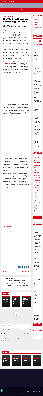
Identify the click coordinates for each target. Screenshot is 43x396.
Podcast (36, 306)
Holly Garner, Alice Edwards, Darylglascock (37, 128)
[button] (41, 9)
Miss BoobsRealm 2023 (37, 290)
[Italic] (3, 329)
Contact (23, 391)
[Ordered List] (8, 329)
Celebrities (36, 249)
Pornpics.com (37, 158)
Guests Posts (37, 252)
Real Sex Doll (37, 157)
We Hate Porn (37, 202)
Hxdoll (35, 170)
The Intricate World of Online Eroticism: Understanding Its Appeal (37, 103)
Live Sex (23, 393)
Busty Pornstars (37, 246)
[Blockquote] (11, 329)
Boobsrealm (6, 25)
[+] (17, 329)
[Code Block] (13, 329)
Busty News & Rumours (5, 358)
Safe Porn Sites (37, 204)
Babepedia (36, 195)
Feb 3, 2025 (37, 363)
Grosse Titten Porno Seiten (21, 35)
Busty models (37, 239)
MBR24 (35, 258)
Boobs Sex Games (29, 391)
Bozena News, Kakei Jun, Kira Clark (37, 122)
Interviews (36, 255)
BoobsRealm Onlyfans (26, 389)
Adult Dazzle (37, 175)
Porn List (36, 205)
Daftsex (36, 167)
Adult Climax (37, 177)
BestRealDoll (37, 162)
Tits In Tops (36, 210)
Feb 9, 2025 (6, 363)
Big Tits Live (36, 19)
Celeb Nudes (37, 180)
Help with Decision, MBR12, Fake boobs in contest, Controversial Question (37, 59)
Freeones (36, 197)
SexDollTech (37, 165)
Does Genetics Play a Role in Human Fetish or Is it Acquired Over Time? (37, 111)
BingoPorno (36, 24)
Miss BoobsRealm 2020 (37, 279)
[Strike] (7, 329)
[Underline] (5, 329)
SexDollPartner (37, 163)
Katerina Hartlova (13, 26)
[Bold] (2, 329)
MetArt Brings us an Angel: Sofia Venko (37, 67)
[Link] (14, 329)
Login (30, 321)
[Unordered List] (10, 329)
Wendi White (23, 26)
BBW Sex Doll (37, 160)
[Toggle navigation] (22, 10)
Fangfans (39, 389)
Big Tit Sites (36, 172)
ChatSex (36, 25)
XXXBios (36, 173)
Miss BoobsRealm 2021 (37, 284)
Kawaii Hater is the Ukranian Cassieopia (37, 117)
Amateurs (36, 232)
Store (36, 389)
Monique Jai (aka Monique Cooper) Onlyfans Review (37, 141)
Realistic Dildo (37, 168)
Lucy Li (19, 26)
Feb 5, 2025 (16, 363)
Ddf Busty (7, 63)
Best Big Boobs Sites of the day (8, 16)
